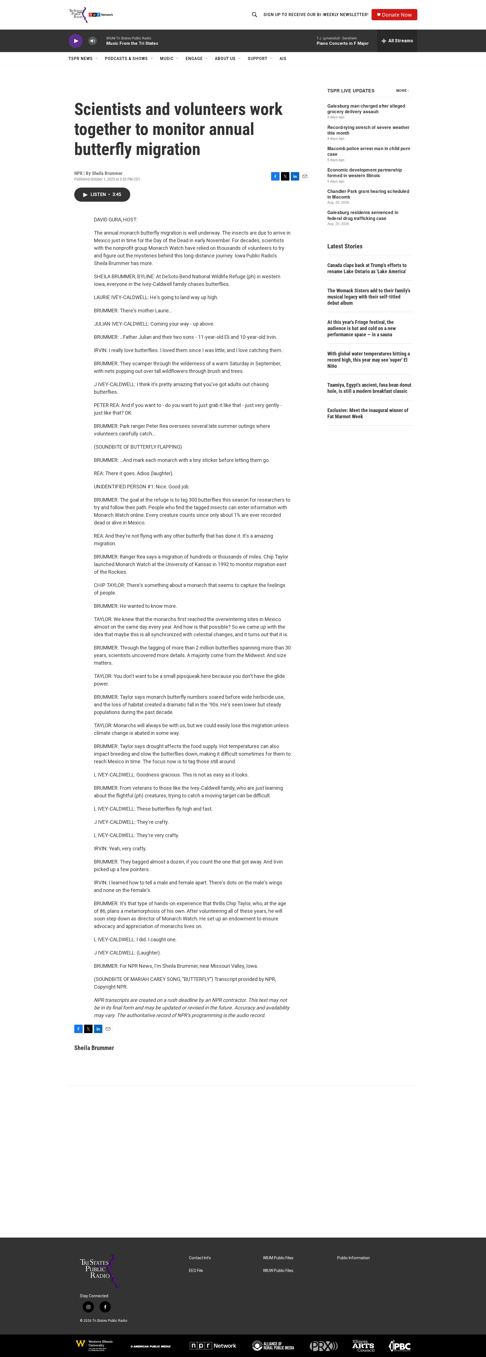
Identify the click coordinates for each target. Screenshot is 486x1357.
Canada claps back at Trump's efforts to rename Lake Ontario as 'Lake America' (367, 268)
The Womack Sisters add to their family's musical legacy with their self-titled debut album (368, 297)
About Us (225, 58)
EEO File (196, 1271)
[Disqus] (243, 1161)
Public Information (353, 1258)
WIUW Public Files (278, 1271)
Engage (194, 58)
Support (257, 58)
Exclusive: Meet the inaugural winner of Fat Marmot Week (367, 413)
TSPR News (81, 58)
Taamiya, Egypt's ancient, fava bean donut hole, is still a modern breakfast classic (369, 388)
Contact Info (200, 1258)
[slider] (101, 41)
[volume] (92, 41)
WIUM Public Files (278, 1258)
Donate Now (397, 15)
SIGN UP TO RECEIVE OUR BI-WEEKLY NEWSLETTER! (316, 14)
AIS (283, 58)
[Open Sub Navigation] (97, 58)
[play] (75, 41)
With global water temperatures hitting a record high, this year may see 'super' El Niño (368, 360)
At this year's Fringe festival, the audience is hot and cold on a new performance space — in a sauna (361, 328)
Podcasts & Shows (126, 58)
